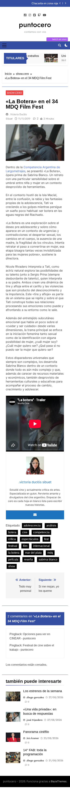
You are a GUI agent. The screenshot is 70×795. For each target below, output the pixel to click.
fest (46, 539)
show (11, 566)
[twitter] (34, 15)
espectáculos (30, 539)
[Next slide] (65, 3)
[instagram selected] (29, 15)
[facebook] (25, 15)
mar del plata (33, 552)
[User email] (35, 515)
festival (12, 545)
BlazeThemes (58, 781)
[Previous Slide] (60, 3)
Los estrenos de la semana (42, 691)
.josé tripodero (34, 720)
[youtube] (44, 15)
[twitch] (39, 15)
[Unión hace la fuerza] (48, 58)
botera (12, 532)
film (25, 545)
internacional (41, 545)
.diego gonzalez (35, 697)
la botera (13, 552)
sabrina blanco (48, 559)
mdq (50, 552)
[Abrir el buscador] (59, 45)
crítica (12, 539)
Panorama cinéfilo (36, 732)
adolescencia (32, 525)
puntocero (35, 24)
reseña (28, 559)
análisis (51, 525)
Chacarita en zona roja (45, 3)
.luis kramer (32, 738)
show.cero (14, 93)
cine (24, 532)
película (13, 559)
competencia (41, 532)
